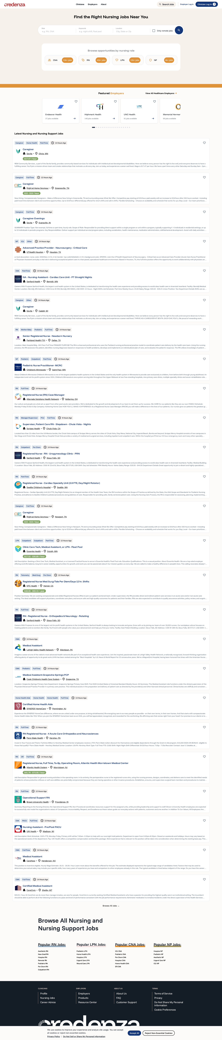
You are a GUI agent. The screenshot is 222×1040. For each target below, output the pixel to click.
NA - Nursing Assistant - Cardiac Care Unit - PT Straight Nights (57, 277)
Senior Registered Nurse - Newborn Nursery (47, 336)
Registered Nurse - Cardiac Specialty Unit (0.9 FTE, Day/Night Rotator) (61, 483)
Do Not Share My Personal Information (168, 1004)
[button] (111, 154)
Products (83, 997)
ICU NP (156, 963)
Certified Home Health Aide (38, 704)
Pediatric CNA (120, 954)
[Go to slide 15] (123, 127)
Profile (43, 993)
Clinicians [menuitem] (80, 4)
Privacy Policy (53, 1036)
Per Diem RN (43, 966)
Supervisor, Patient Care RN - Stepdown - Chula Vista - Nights (57, 424)
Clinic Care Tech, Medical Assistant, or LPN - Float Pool (52, 546)
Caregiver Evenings (34, 218)
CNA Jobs (136, 944)
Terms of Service (163, 993)
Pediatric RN (43, 963)
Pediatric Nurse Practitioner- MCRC (42, 365)
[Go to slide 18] (129, 127)
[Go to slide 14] (121, 127)
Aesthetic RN (43, 951)
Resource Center (87, 1002)
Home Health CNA (122, 963)
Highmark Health (93, 114)
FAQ (118, 997)
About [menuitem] (103, 4)
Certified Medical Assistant (37, 885)
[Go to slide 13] (119, 127)
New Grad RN (43, 954)
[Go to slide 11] (115, 127)
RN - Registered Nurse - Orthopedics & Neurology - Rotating (56, 616)
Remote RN (42, 960)
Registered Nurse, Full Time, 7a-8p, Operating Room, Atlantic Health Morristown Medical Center (75, 763)
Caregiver (28, 149)
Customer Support (126, 1002)
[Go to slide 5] (102, 127)
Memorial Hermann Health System (180, 114)
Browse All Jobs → (111, 905)
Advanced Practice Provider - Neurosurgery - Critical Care (55, 247)
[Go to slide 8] (108, 127)
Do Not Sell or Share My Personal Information (84, 1036)
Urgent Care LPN (83, 960)
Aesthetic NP (159, 957)
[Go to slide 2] (96, 127)
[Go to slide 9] (111, 127)
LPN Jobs (97, 944)
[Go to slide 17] (127, 127)
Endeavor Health (53, 114)
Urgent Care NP (160, 960)
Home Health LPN (83, 954)
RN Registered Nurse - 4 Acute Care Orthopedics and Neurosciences (60, 733)
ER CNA (118, 966)
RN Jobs (58, 944)
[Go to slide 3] (98, 127)
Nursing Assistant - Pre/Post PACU (42, 827)
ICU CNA (118, 951)
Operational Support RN (36, 797)
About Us (121, 993)
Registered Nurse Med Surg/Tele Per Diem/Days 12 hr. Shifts (56, 581)
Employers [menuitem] (92, 4)
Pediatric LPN (82, 951)
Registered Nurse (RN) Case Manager (44, 394)
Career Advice (48, 1002)
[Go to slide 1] (93, 127)
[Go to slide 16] (125, 127)
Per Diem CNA (120, 957)
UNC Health (129, 114)
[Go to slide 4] (100, 127)
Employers (84, 993)
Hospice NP (158, 951)
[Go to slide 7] (106, 127)
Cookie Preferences (165, 1009)
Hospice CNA (120, 960)
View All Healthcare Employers (161, 93)
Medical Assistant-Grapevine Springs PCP (46, 674)
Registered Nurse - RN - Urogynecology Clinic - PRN (51, 453)
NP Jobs (173, 944)
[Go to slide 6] (104, 127)
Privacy (158, 997)
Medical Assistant (32, 645)
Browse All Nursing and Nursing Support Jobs (70, 924)
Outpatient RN (43, 970)
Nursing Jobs (47, 997)
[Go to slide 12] (117, 127)
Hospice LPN (82, 957)
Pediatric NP (158, 954)
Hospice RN (42, 957)
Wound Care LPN (83, 963)
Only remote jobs (165, 30)
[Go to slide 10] (113, 127)
